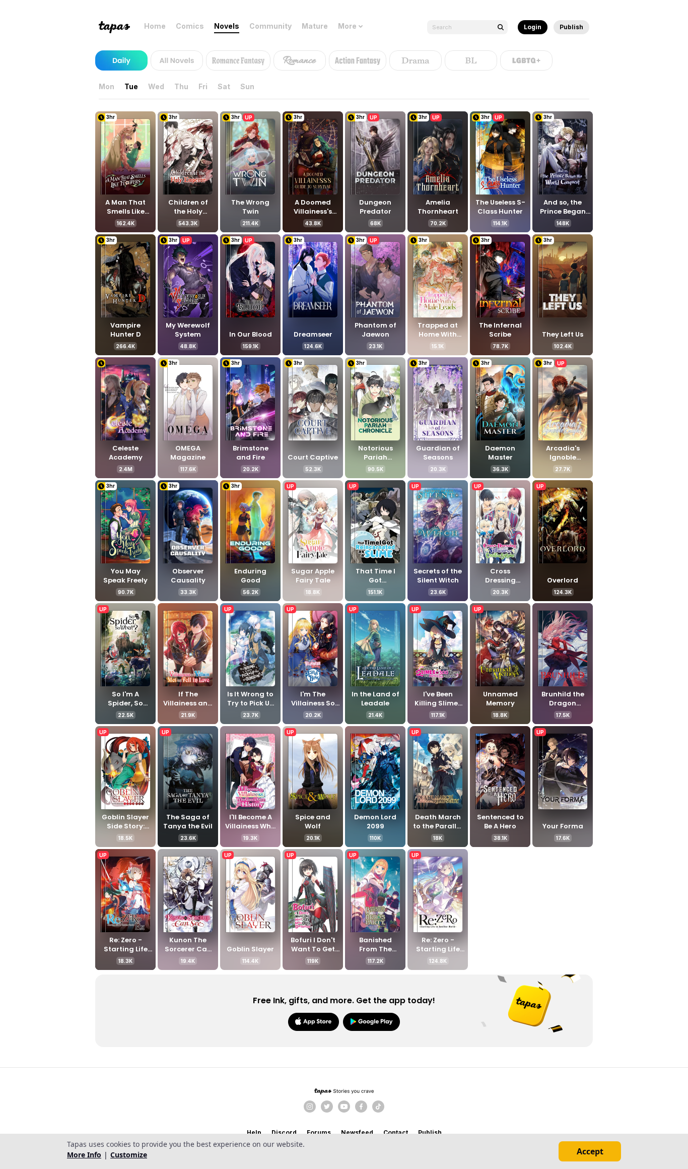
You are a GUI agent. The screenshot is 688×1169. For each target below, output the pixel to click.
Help (254, 1132)
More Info (84, 1154)
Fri (203, 86)
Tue (131, 86)
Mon (106, 86)
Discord (284, 1132)
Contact (395, 1132)
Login (532, 27)
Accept (590, 1151)
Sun (247, 86)
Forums (319, 1132)
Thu (181, 86)
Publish (571, 27)
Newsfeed (357, 1132)
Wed (156, 86)
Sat (224, 86)
